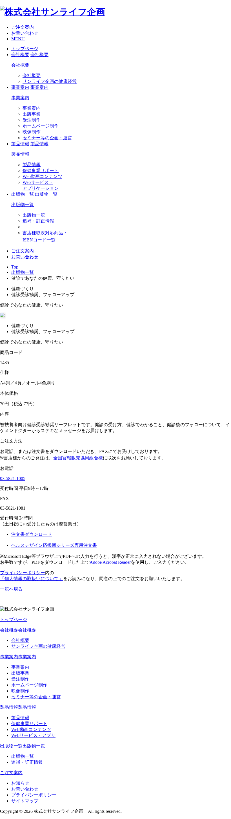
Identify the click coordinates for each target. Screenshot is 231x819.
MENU (18, 38)
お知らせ (20, 783)
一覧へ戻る (11, 589)
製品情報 (20, 154)
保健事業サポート (41, 170)
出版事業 (32, 114)
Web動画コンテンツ (42, 176)
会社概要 (20, 65)
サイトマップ (24, 800)
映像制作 (32, 131)
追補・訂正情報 (38, 221)
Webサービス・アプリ (33, 735)
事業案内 (20, 97)
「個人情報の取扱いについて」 (31, 578)
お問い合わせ (24, 33)
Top (14, 267)
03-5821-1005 (12, 478)
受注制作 (32, 120)
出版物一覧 (22, 204)
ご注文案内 (22, 27)
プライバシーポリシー (22, 572)
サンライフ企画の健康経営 (50, 81)
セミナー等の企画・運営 (47, 137)
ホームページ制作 (41, 126)
